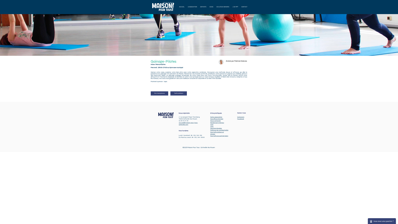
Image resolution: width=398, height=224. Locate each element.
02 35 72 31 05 (183, 121)
